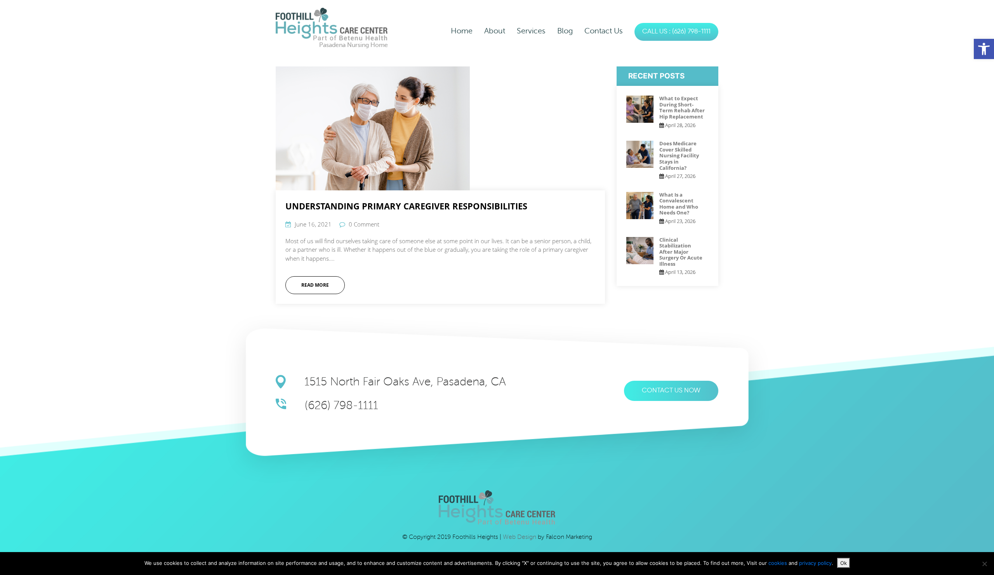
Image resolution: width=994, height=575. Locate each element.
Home (462, 30)
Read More (315, 285)
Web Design (520, 536)
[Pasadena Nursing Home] (332, 24)
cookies (778, 563)
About (494, 30)
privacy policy (815, 563)
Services (531, 30)
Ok (843, 563)
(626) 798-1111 (341, 405)
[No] (984, 564)
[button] (984, 49)
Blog (565, 30)
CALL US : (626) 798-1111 (676, 31)
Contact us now (671, 390)
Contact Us (603, 30)
